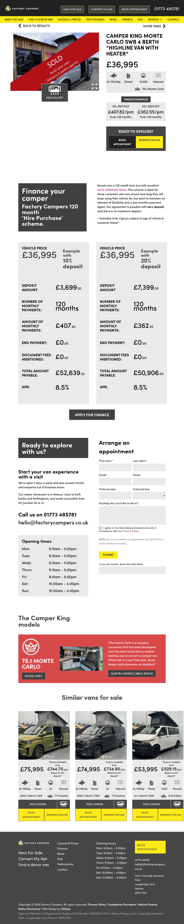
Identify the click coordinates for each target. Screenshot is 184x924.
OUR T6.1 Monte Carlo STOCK (132, 673)
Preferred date (107, 489)
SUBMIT (108, 554)
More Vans (152, 26)
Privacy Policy (97, 904)
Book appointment (147, 847)
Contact (173, 19)
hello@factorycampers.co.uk (53, 522)
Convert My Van (101, 9)
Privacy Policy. (131, 531)
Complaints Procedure (122, 904)
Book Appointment (134, 9)
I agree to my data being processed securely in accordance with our (128, 529)
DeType (65, 909)
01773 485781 (166, 9)
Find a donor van (41, 19)
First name (106, 460)
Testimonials (95, 19)
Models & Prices (69, 19)
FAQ (140, 19)
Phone (137, 475)
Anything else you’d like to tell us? (118, 503)
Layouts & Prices (67, 843)
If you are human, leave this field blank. (121, 564)
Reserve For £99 (149, 140)
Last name (140, 460)
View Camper (37, 804)
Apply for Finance (92, 414)
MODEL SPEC (33, 676)
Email (103, 475)
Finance (127, 19)
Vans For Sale (14, 19)
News (113, 19)
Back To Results (36, 26)
